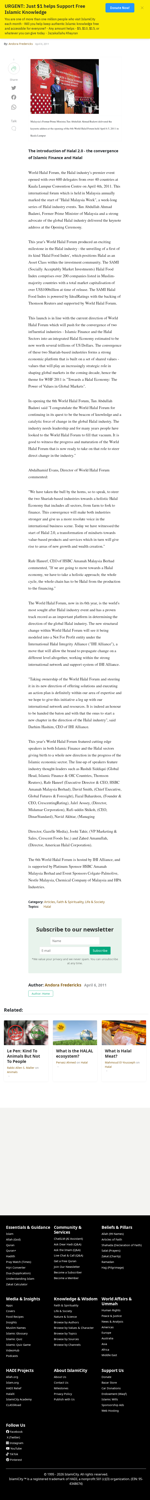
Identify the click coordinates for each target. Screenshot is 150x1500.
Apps (9, 1305)
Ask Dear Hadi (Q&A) (67, 1244)
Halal (47, 906)
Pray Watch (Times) (18, 1262)
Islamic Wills (110, 1399)
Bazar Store (109, 1382)
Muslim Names (16, 1328)
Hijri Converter (16, 1267)
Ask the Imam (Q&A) (67, 1250)
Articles (49, 902)
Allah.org (12, 1377)
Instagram (16, 1443)
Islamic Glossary (17, 1333)
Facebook (16, 1432)
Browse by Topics (65, 1333)
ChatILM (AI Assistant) (68, 1239)
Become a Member (66, 1278)
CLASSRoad (13, 1405)
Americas (108, 1327)
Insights (11, 1322)
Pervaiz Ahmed (66, 1062)
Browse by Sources (66, 1339)
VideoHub (12, 1350)
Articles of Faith (112, 1239)
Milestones (61, 1388)
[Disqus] (75, 1156)
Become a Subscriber (68, 1272)
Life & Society (95, 902)
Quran (10, 1245)
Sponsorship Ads (113, 1405)
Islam (9, 1234)
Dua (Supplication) (18, 1273)
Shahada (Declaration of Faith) (122, 1245)
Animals (12, 1072)
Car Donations (111, 1388)
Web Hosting (110, 1410)
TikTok (14, 1454)
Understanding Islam (20, 1278)
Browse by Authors (66, 1322)
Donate (106, 1377)
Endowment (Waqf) (114, 1394)
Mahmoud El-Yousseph (120, 1062)
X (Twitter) (13, 1437)
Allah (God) (13, 1239)
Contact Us (61, 1382)
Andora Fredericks (63, 985)
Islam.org (12, 1382)
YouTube (16, 1448)
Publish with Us (64, 1399)
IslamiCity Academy (19, 1399)
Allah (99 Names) (113, 1234)
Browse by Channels (67, 1345)
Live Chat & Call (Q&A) (68, 1255)
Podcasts (12, 1356)
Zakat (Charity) (111, 1256)
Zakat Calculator (17, 1284)
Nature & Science (65, 1316)
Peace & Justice (112, 1316)
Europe (106, 1332)
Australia (107, 1338)
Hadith (10, 1256)
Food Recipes (15, 1316)
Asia (104, 1344)
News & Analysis (112, 1321)
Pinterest (16, 1460)
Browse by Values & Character (74, 1328)
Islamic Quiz (14, 1339)
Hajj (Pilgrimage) (113, 1267)
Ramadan (108, 1262)
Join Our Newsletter (67, 1267)
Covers (10, 1311)
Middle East (109, 1355)
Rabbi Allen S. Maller (21, 1068)
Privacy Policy (63, 1394)
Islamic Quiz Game (18, 1345)
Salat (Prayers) (111, 1250)
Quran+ (11, 1250)
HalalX (10, 1394)
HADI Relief (13, 1388)
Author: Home (41, 993)
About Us (60, 1377)
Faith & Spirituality (70, 902)
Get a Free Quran (65, 1261)
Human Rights (111, 1310)
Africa (105, 1349)
